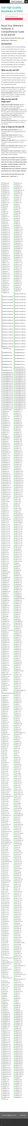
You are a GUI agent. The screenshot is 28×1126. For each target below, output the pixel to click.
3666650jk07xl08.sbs (20, 388)
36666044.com (19, 246)
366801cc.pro (18, 1039)
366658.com (18, 188)
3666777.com (6, 524)
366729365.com (7, 815)
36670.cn (5, 759)
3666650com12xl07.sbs (7, 346)
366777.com (6, 896)
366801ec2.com (7, 1049)
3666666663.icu (19, 425)
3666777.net (18, 524)
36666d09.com (19, 452)
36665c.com (6, 195)
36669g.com (18, 646)
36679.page (5, 941)
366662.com (18, 269)
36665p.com (18, 199)
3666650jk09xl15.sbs (8, 408)
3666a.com (5, 658)
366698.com (6, 637)
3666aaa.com (18, 662)
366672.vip (17, 512)
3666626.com (18, 276)
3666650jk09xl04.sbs (20, 397)
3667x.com (5, 988)
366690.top (18, 619)
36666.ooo (18, 216)
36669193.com (19, 626)
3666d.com (5, 678)
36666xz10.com (7, 489)
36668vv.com (6, 611)
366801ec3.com (7, 1051)
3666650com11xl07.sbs (7, 335)
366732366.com (19, 824)
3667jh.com (18, 969)
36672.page (18, 803)
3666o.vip (5, 713)
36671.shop (18, 775)
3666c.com (5, 672)
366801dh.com (6, 1042)
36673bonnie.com (7, 831)
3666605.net (6, 250)
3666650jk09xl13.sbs (8, 406)
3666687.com (18, 434)
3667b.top (5, 960)
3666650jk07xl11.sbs (8, 392)
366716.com (6, 787)
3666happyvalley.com (20, 690)
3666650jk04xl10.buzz (19, 361)
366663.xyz (5, 282)
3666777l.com (18, 535)
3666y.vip (17, 739)
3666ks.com (18, 702)
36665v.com (18, 201)
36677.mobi (18, 886)
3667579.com (18, 861)
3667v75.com (6, 986)
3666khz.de (5, 701)
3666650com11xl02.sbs (20, 326)
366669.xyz (5, 441)
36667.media (6, 501)
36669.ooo (18, 614)
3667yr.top (5, 991)
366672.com (6, 512)
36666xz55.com (7, 494)
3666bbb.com (6, 669)
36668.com (18, 565)
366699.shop (6, 639)
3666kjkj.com (18, 701)
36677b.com (18, 909)
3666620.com (18, 271)
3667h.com (18, 967)
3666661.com (6, 416)
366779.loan (6, 907)
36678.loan (18, 916)
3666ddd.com (6, 679)
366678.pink (18, 549)
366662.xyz (5, 271)
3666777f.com (19, 529)
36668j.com (6, 603)
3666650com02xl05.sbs (20, 311)
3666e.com (18, 681)
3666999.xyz (18, 641)
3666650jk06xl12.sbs (8, 379)
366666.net (5, 413)
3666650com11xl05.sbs (7, 332)
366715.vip (17, 785)
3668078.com (18, 1088)
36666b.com (18, 448)
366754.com (18, 856)
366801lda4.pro (19, 1064)
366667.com (6, 429)
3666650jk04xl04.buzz (19, 352)
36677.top (17, 889)
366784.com (6, 926)
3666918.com (6, 626)
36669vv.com (6, 655)
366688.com (6, 593)
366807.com (18, 1086)
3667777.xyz (6, 900)
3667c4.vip (17, 964)
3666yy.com (18, 745)
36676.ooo (5, 872)
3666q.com (18, 716)
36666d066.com (7, 452)
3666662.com (18, 416)
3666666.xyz (18, 420)
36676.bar (17, 866)
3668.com (17, 993)
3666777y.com (18, 545)
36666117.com (19, 262)
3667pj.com (18, 976)
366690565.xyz (19, 621)
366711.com (6, 778)
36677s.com (6, 914)
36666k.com (6, 469)
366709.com (18, 768)
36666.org (5, 218)
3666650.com (6, 292)
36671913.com (19, 792)
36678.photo (6, 921)
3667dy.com (6, 965)
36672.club (5, 799)
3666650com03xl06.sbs (7, 323)
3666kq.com (6, 702)
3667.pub (5, 754)
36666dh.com (18, 462)
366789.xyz (5, 935)
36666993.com (6, 446)
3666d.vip (17, 678)
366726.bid (5, 810)
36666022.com (6, 236)
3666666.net (6, 420)
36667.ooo (18, 503)
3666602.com (18, 234)
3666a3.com (6, 660)
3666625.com (6, 276)
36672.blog (18, 798)
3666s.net (5, 720)
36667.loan (18, 499)
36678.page (18, 919)
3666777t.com (18, 542)
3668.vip (17, 1002)
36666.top (5, 222)
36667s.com (18, 558)
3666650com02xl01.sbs (20, 305)
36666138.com (6, 266)
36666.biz (5, 208)
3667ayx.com (18, 956)
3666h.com (18, 688)
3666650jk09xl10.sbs (20, 402)
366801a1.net (18, 1030)
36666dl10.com (6, 466)
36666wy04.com (19, 480)
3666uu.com (18, 729)
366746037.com (7, 843)
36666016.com (6, 232)
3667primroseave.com (19, 979)
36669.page (5, 616)
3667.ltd (17, 750)
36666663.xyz (18, 422)
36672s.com (6, 817)
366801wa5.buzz (7, 1072)
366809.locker (6, 1094)
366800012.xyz (6, 1023)
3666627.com (6, 278)
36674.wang (6, 838)
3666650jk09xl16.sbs (20, 408)
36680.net (5, 1007)
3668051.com (18, 1085)
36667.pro (17, 505)
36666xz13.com (19, 491)
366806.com (6, 1086)
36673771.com (6, 829)
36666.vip (17, 222)
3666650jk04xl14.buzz (19, 367)
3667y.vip (5, 989)
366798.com (18, 949)
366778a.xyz (18, 904)
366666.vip (17, 413)
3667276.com (6, 814)
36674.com (18, 835)
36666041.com (19, 245)
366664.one (6, 287)
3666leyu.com (6, 706)
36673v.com (6, 833)
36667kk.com (18, 556)
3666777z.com (6, 547)
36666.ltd (5, 215)
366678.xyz (5, 551)
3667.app (5, 748)
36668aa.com (18, 600)
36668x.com (18, 611)
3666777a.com (6, 526)
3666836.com (6, 584)
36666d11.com (6, 455)
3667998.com (18, 953)
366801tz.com (6, 1065)
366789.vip (17, 934)
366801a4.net (18, 1035)
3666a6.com (18, 660)
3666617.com (18, 268)
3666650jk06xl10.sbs (8, 378)
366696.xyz (5, 635)
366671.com (18, 510)
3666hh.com (6, 695)
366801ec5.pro (19, 1055)
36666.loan (5, 213)
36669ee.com (6, 646)
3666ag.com (6, 663)
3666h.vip (5, 690)
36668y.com (18, 612)
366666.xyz (5, 415)
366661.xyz (5, 261)
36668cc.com (18, 602)
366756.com (18, 859)
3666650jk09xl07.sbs (8, 401)
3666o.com (18, 711)
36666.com (5, 211)
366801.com (18, 1026)
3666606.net (18, 250)
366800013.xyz (19, 1023)
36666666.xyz (18, 423)
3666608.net (18, 252)
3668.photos (6, 1000)
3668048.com (6, 1085)
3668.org (5, 998)
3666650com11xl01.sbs (7, 326)
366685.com (6, 588)
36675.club (18, 845)
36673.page (5, 821)
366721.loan (18, 806)
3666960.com (18, 635)
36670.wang (18, 764)
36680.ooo (18, 1007)
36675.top (5, 851)
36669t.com (6, 653)
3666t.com (5, 723)
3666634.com (18, 283)
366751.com (6, 852)
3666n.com (5, 711)
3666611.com (6, 262)
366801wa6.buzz (19, 1072)
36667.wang (18, 508)
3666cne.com (6, 676)
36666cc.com (18, 450)
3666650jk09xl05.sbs (8, 399)
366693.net (18, 628)
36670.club (18, 757)
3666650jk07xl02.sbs (20, 383)
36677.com (18, 884)
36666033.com (19, 239)
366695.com (6, 632)
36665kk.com (6, 199)
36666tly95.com (7, 475)
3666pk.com (6, 716)
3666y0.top (5, 741)
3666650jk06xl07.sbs (20, 374)
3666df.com (18, 679)
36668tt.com (6, 609)
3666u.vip (17, 727)
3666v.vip (5, 731)
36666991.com (6, 445)
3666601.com (18, 227)
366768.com (6, 882)
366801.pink (18, 1028)
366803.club (6, 1081)
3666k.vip (5, 699)
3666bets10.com (19, 671)
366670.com (6, 510)
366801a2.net (18, 1032)
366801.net (5, 1028)
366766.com (6, 877)
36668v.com (18, 609)
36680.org (5, 1009)
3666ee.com (18, 683)
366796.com (6, 948)
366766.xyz (18, 877)
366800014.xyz (6, 1025)
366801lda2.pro (19, 1060)
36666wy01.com (7, 478)
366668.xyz (5, 434)
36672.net (17, 801)
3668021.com (6, 1079)
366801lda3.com (7, 1062)
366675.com (6, 517)
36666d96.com (6, 462)
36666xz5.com (19, 492)
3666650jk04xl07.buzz (6, 358)
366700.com (6, 766)
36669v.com (18, 653)
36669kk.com (18, 649)
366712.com (6, 780)
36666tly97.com (19, 475)
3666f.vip (5, 686)
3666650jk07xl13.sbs (8, 394)
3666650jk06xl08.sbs (8, 376)
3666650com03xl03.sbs (20, 317)
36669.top (17, 616)
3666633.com (6, 283)
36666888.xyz (18, 436)
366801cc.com (6, 1039)
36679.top (5, 942)
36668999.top (6, 600)
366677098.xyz (19, 522)
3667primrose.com (7, 978)
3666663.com (6, 418)
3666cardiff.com (7, 674)
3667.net (5, 752)
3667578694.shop (7, 861)
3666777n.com (19, 536)
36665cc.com (18, 195)
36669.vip (5, 618)
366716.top (18, 787)
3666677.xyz (6, 432)
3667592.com (18, 863)
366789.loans (6, 934)
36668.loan (5, 566)
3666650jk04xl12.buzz (19, 364)
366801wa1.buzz (7, 1069)
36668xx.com (6, 612)
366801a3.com (6, 1034)
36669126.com (6, 625)
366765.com (18, 875)
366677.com (6, 522)
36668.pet (5, 570)
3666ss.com (18, 722)
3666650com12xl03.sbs (7, 341)
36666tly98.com (7, 476)
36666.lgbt (17, 211)
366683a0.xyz (6, 586)
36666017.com (19, 232)
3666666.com (18, 418)
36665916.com (19, 194)
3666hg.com (18, 692)
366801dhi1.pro (19, 1046)
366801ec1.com (7, 1048)
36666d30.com (6, 461)
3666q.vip (5, 718)
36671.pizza (6, 775)
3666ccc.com (18, 674)
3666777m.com (7, 536)
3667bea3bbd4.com (8, 962)
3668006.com (6, 1026)
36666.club (18, 208)
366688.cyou (18, 593)
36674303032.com (7, 842)
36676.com (5, 868)
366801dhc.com (7, 1044)
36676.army (6, 866)
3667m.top (5, 974)
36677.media (6, 886)
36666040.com (6, 245)
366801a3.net (18, 1034)
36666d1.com (6, 454)
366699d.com (6, 642)
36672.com (18, 799)
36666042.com (6, 246)
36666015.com (19, 231)
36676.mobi (6, 870)
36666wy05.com (7, 482)
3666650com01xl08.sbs (7, 305)
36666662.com (6, 422)
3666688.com (6, 436)
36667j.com (6, 556)
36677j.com (18, 912)
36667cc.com (18, 554)
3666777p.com (19, 538)
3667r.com (17, 981)
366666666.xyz (6, 425)
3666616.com (6, 268)
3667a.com (18, 955)
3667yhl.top (18, 989)
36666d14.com (19, 457)
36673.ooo (18, 819)
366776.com (18, 895)
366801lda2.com (7, 1060)
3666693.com (18, 441)
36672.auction (6, 798)
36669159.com (19, 625)
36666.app (5, 204)
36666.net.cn (6, 216)
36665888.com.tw (19, 190)
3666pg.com (18, 715)
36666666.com (6, 423)
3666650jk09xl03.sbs (8, 397)
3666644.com (6, 289)
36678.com (5, 916)
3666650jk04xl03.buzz (6, 352)
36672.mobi (6, 801)
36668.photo (18, 570)
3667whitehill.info (19, 986)
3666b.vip (5, 667)
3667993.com (6, 953)
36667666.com (19, 521)
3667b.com (18, 958)
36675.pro (17, 849)
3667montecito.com (20, 974)
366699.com (18, 637)
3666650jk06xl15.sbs (20, 381)
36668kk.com (6, 605)
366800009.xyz (19, 1019)
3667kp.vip (17, 971)
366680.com (18, 575)
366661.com (18, 259)
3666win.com (6, 734)
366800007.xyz (19, 1018)
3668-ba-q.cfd (18, 991)
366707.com (6, 768)
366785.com (18, 926)
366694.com (18, 630)
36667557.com (19, 519)
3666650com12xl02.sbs (20, 338)
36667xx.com (18, 561)
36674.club (5, 835)
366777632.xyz (6, 898)
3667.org (17, 752)
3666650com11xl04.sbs (20, 329)
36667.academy (7, 498)
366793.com (6, 944)
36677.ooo (5, 888)
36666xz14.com (7, 492)
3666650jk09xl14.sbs (20, 406)
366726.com (18, 810)
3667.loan (5, 750)
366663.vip (17, 280)
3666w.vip (5, 732)
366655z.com (18, 183)
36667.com (5, 499)
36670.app (5, 757)
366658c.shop (6, 194)
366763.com (6, 875)
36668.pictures (6, 572)
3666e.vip (5, 683)
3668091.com (18, 1094)
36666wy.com (18, 476)
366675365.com (19, 517)
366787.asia (6, 930)
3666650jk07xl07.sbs (8, 388)
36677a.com (6, 909)
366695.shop (18, 632)
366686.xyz (5, 589)
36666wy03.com (7, 480)
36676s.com (6, 884)
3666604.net (18, 243)
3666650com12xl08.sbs (20, 346)
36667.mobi (18, 501)
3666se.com (6, 722)
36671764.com (19, 791)
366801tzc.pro (18, 1067)
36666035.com (6, 241)
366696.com (18, 634)
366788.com (18, 930)
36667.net (5, 503)
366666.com (18, 411)
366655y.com (6, 183)
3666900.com (6, 621)
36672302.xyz (6, 808)
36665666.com (19, 186)
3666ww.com (18, 734)
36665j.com (6, 197)
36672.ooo (5, 803)
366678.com (18, 547)
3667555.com (6, 859)
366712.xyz (5, 782)
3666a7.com (6, 662)
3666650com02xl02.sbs (7, 308)
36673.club (18, 817)
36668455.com (19, 586)
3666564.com (6, 186)
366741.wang (18, 838)
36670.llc (5, 761)
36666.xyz (17, 223)
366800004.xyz (6, 1016)
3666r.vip (17, 718)
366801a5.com (6, 1037)
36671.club (5, 769)
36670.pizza (6, 762)
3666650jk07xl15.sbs (8, 395)
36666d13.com (6, 457)
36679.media (18, 937)
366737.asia (18, 828)
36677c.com (6, 911)
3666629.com (18, 278)
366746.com (18, 842)
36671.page (18, 773)
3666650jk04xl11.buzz (6, 364)
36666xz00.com (19, 485)
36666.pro (17, 220)
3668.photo (18, 998)
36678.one (17, 918)
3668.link (5, 995)
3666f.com (18, 685)
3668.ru (17, 1000)
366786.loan (18, 928)
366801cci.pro (18, 1041)
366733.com (6, 826)
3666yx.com (6, 745)
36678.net (5, 918)
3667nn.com (6, 976)
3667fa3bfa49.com (20, 965)
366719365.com (7, 794)
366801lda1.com (7, 1058)
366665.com (6, 291)
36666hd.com (18, 466)
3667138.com (18, 782)
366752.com (6, 854)
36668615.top (18, 589)
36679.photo (18, 941)
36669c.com (18, 644)
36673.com (5, 819)
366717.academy (7, 789)
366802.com (6, 1078)
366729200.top (19, 814)
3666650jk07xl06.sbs (20, 386)
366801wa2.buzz (19, 1069)
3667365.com (6, 828)
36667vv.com (18, 559)
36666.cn (5, 209)
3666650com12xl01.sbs (7, 338)
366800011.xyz (19, 1021)
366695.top (5, 634)
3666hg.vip (17, 694)
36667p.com (6, 558)
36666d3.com (18, 459)
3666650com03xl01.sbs (20, 314)
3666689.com (18, 438)
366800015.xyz (19, 1025)
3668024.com (18, 1079)
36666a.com (18, 446)
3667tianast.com (19, 984)
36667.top (17, 506)
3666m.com (18, 706)
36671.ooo (5, 773)
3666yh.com (6, 743)
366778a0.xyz (6, 905)
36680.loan (18, 1005)
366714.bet (5, 783)
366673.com (6, 514)
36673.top (17, 821)
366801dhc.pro (19, 1044)
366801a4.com (6, 1035)
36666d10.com (19, 454)
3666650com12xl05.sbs (7, 343)
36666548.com (19, 409)
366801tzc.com (7, 1067)
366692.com (6, 628)
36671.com (18, 769)
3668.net (17, 995)
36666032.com (6, 239)
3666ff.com (18, 686)
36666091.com (19, 254)
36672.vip (5, 806)
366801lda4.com (7, 1064)
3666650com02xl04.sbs (7, 311)
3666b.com (18, 665)
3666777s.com (6, 542)
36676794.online (7, 881)
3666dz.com (6, 681)
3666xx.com (18, 738)
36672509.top (18, 808)
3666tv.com (6, 727)
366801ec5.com (7, 1055)
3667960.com (18, 948)
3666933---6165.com (8, 630)
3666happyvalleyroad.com (7, 693)
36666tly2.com (6, 473)
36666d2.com (6, 459)
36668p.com (18, 605)
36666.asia (5, 206)
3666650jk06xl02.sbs (20, 369)
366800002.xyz (6, 1014)
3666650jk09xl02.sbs (20, 395)
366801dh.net (18, 1042)
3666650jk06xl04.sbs (8, 372)
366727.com (6, 812)
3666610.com (18, 261)
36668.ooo (5, 568)
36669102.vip (18, 623)
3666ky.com (6, 704)
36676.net (17, 870)
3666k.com (18, 697)
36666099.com (6, 259)
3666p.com (18, 713)
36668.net (17, 566)
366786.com (6, 928)
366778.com (18, 902)
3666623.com (18, 275)
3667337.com (18, 826)
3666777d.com (19, 528)
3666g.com (5, 688)
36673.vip (5, 822)
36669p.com (6, 651)
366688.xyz (5, 595)
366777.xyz (18, 896)
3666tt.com (18, 725)
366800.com (6, 1011)
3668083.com (6, 1092)
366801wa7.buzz (7, 1074)
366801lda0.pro (19, 1056)
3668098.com (18, 1097)
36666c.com (6, 450)
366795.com (6, 946)
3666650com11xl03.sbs (7, 329)
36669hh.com (6, 648)
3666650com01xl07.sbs (20, 302)
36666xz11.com (19, 489)
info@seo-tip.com (11, 1115)
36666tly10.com (19, 471)
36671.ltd (17, 771)
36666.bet (17, 206)
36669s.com (18, 651)
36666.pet (17, 218)
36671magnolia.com (8, 796)
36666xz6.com (19, 494)
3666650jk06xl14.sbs (8, 381)
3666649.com (18, 289)
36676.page (18, 872)
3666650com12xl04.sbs (20, 341)
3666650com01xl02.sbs (7, 296)
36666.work (5, 223)
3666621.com (6, 273)
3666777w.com (6, 545)
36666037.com (6, 243)
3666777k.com (6, 535)
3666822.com (18, 581)
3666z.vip (17, 746)
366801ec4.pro (19, 1053)
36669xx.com (6, 656)
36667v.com (6, 559)
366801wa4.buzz (19, 1071)
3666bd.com (18, 669)
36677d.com (18, 911)
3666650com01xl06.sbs (7, 302)
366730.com (18, 822)
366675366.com (7, 519)
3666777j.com (18, 533)
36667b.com (18, 552)
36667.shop (6, 506)
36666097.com (6, 257)
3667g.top (5, 967)
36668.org (17, 568)
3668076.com (6, 1088)
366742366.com (19, 840)
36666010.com (6, 229)
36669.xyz (17, 618)
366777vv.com (18, 900)
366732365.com (7, 824)
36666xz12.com (7, 491)
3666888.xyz (6, 596)
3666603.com (18, 236)
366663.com (6, 280)
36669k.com (6, 649)
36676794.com (19, 879)
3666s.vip (17, 720)
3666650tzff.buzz (7, 409)
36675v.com (18, 865)
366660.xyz (18, 225)
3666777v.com (18, 543)
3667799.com (18, 907)
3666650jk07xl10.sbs (20, 390)
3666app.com (18, 663)
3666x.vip (17, 736)
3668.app (5, 993)
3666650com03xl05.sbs (20, 320)
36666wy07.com (7, 483)
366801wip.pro (18, 1076)
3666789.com (18, 551)
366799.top (18, 951)
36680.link (5, 1005)
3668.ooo (17, 996)
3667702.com (18, 891)
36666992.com (19, 445)
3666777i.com (6, 533)
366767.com (6, 879)
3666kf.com (18, 699)
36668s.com (6, 607)
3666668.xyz (6, 427)
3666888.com (18, 595)
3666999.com (6, 641)
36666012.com (6, 231)
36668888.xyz (18, 596)
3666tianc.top (18, 723)
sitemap (8, 1122)
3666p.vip (5, 715)
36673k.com (18, 831)
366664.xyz (18, 287)
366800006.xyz (6, 1018)
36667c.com (6, 554)
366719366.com (19, 794)
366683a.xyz (18, 584)
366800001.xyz (19, 1012)
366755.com (18, 858)
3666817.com (6, 579)
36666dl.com (18, 464)
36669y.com (18, 656)
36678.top (5, 923)
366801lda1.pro (19, 1058)
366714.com (18, 783)
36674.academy (19, 833)
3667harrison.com (7, 969)
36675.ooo (18, 847)
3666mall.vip (6, 708)
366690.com (6, 619)
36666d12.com (19, 455)
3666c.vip (17, 672)
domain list (23, 1115)
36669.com (5, 614)
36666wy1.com (19, 483)
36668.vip (5, 575)
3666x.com (5, 736)
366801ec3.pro (19, 1051)
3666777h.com (19, 531)
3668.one (5, 996)
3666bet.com (6, 671)
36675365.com (6, 856)
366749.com (6, 845)
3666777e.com (6, 529)
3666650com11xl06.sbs (20, 332)
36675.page (5, 849)
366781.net (5, 925)
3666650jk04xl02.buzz (19, 349)
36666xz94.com (7, 496)
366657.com (6, 188)
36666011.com (19, 229)
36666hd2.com (6, 468)
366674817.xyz (19, 515)
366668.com (18, 432)
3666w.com (18, 731)
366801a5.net (18, 1037)
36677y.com (18, 914)
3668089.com (18, 1092)
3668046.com (18, 1083)
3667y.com (18, 988)
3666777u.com (6, 543)
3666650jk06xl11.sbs (20, 378)
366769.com (18, 882)
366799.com (6, 951)
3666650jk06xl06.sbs (8, 374)
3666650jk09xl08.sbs (20, 401)
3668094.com (6, 1095)
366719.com (6, 792)
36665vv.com (6, 202)
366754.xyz (5, 858)
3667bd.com (18, 960)
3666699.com (18, 443)
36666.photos (6, 220)
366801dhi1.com (7, 1046)
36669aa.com (18, 642)
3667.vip (17, 755)
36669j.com (18, 648)
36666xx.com (6, 485)
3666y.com (5, 739)
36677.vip (5, 891)
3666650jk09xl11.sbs (8, 404)
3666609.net (6, 254)
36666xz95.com (19, 496)
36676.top (5, 874)
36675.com (5, 847)
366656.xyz (18, 185)
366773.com (6, 895)
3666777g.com (6, 531)
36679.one (5, 939)
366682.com (18, 579)
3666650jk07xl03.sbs (8, 385)
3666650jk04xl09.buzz (6, 361)
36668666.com (6, 591)
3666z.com (5, 746)
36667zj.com (6, 563)
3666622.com (18, 273)
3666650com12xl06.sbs (20, 343)
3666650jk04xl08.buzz (19, 358)
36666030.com (6, 238)
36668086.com (6, 577)
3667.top (5, 755)
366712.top (18, 780)
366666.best (6, 411)
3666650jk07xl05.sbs (8, 386)
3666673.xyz (18, 431)
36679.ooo (18, 939)
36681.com (5, 1099)
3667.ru (17, 754)
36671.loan (5, 771)
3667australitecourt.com (7, 958)
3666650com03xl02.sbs (7, 317)
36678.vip (17, 923)
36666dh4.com (6, 464)
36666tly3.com (19, 473)
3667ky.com (6, 972)
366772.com (18, 893)
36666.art (17, 204)
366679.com (6, 552)
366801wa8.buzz (19, 1074)
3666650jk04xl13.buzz (6, 367)
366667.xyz (18, 429)
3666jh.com (6, 697)
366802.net (18, 1078)
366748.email (18, 843)
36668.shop (6, 574)
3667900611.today (19, 942)
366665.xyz (18, 291)
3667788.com (6, 904)
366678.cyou (6, 549)
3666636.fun (6, 285)
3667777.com (18, 898)
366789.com (18, 932)
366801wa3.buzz (7, 1071)
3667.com (17, 748)
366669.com (6, 439)
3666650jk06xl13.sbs (20, 379)
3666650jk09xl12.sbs (20, 404)
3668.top (5, 1002)
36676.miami (18, 868)
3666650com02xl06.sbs (7, 314)
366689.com (6, 598)
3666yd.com (18, 741)
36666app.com (6, 448)
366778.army (6, 902)
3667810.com (18, 925)
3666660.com (18, 415)
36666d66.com (19, 461)
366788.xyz (5, 932)
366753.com (18, 854)
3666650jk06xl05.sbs (20, 372)
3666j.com (17, 695)
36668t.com (18, 607)
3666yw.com (18, 743)
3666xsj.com (6, 738)
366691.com (6, 623)
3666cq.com (18, 676)
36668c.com (6, 602)
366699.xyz (18, 639)
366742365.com (7, 840)
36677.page (5, 889)
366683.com (6, 582)
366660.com (6, 225)
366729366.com (19, 815)
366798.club (6, 949)
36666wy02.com (19, 478)
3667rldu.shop (6, 982)
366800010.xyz (6, 1021)
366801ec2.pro (19, 1049)
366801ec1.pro (19, 1048)
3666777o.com (6, 538)
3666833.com (18, 582)
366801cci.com (6, 1041)
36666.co (17, 209)
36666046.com (19, 248)
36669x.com (18, 655)
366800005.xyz (19, 1016)
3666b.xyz (17, 667)
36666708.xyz (6, 431)
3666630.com (18, 282)
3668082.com (18, 1090)
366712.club (18, 778)
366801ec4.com (7, 1053)
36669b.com (6, 644)
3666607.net (6, 252)
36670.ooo (18, 761)
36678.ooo (5, 919)
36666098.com (19, 257)
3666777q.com (6, 540)
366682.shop (6, 581)
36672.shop (6, 805)
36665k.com (18, 197)
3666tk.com (6, 725)
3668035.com (18, 1081)
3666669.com (18, 427)
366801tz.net (18, 1065)
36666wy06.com (19, 482)
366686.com (18, 588)
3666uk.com (6, 729)
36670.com (18, 759)
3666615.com (18, 266)
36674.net (5, 836)
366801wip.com (7, 1076)
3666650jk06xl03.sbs (20, 371)
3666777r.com (18, 540)
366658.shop (6, 190)
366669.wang (18, 439)
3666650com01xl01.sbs (20, 294)
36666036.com (19, 241)
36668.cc (17, 563)
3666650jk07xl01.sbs (8, 383)
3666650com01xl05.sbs (20, 299)
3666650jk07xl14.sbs (20, 394)
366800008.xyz (6, 1019)
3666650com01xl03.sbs (20, 296)
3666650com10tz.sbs (19, 323)
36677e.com (6, 912)
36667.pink (5, 505)
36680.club (5, 1004)
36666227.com (6, 275)
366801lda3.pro (19, 1062)
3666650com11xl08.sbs (20, 335)
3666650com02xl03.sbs (20, 308)
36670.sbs (17, 762)
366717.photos (6, 791)
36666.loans (18, 213)
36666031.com (19, 238)
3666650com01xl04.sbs (7, 299)
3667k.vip (5, 971)
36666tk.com (6, 471)
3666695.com (6, 443)
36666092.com (6, 255)
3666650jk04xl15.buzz (6, 370)
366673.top (5, 515)
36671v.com (18, 796)
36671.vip (5, 776)
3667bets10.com (7, 964)
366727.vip (17, 812)
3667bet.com (18, 962)
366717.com (18, 789)
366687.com (18, 591)
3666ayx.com (6, 665)
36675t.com (6, 865)
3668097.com (6, 1097)
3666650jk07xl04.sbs (20, 385)
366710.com (18, 776)
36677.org (17, 888)
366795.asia (18, 944)
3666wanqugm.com (20, 732)
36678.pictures (19, 921)
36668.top (17, 574)
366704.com (18, 766)
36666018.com (6, 234)
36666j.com (18, 468)
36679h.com (6, 955)
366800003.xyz (19, 1014)
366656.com (6, 185)
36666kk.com (18, 469)
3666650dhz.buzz (7, 348)
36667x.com (6, 561)
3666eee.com (6, 685)
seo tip (10, 1119)
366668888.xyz (6, 438)
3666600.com (6, 227)
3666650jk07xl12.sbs (20, 392)
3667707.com (6, 893)
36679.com (5, 937)
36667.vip (5, 508)
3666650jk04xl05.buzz (6, 355)
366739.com (18, 829)
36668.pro (17, 572)
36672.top (17, 805)
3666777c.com (6, 528)
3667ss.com (18, 982)
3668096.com (18, 1095)
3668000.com (18, 1011)
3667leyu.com (18, 972)
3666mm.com (18, 708)
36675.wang (18, 851)
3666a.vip (17, 658)
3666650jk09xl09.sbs (8, 402)
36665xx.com (18, 202)
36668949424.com (19, 598)
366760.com (18, 874)
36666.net (17, 215)
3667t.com (5, 984)
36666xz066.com (7, 487)
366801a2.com (6, 1032)
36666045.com (6, 248)
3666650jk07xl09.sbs (8, 390)
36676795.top (18, 881)
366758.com (6, 863)
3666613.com (18, 264)
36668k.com (18, 603)
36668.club (5, 565)
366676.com (6, 521)
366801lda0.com (7, 1056)
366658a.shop (6, 192)
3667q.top (5, 981)
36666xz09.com (19, 487)
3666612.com (6, 264)
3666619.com (6, 269)
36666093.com (19, 255)
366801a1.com (6, 1030)
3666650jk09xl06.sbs (20, 399)
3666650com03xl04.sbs (7, 320)
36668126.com (19, 577)
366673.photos (19, 514)
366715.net (5, 785)
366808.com (6, 1090)
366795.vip (17, 946)
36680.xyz (17, 1009)
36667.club (18, 498)
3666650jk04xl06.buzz (19, 355)
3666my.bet (6, 709)
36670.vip (5, 764)
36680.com (18, 1004)
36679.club (18, 935)
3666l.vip (17, 704)
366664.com (18, 285)
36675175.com (19, 852)
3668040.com (6, 1083)
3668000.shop (6, 1012)
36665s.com (6, 201)
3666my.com (18, 709)
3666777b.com (19, 526)
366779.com (18, 905)
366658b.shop (18, 192)
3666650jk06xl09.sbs (20, 376)
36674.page (18, 836)
